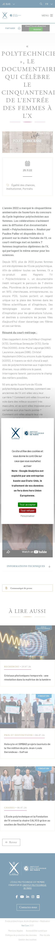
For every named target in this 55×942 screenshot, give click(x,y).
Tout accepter (27, 504)
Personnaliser (28, 515)
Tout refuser (27, 510)
